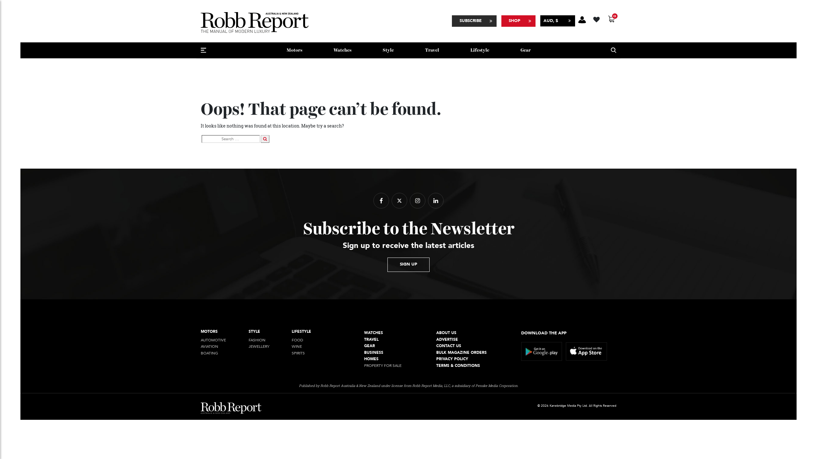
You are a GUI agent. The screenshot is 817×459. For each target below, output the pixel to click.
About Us (446, 333)
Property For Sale (382, 365)
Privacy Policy (452, 359)
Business (373, 352)
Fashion (257, 340)
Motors (294, 50)
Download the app (543, 333)
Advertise (447, 339)
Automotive (213, 340)
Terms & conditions (458, 365)
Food (297, 340)
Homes (371, 359)
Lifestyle (479, 50)
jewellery (259, 346)
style (388, 50)
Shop (514, 21)
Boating (209, 353)
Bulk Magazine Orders (461, 352)
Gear (526, 50)
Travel (432, 50)
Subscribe (471, 21)
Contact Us (448, 346)
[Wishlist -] (597, 18)
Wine (297, 346)
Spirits (298, 353)
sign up (408, 264)
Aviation (209, 346)
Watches (342, 50)
